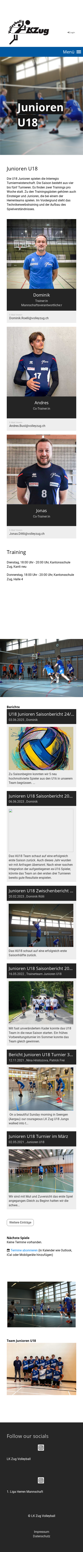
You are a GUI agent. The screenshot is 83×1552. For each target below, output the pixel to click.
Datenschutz (41, 1536)
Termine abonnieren (24, 1250)
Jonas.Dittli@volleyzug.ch (27, 534)
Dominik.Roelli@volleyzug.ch (29, 318)
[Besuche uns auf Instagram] (41, 1448)
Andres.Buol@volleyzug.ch (27, 426)
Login (72, 32)
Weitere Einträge (20, 1222)
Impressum (41, 1532)
